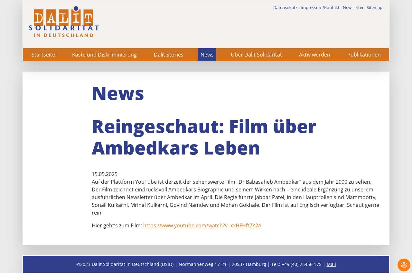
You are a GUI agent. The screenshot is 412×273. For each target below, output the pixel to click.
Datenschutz (285, 7)
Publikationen (364, 54)
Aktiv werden (314, 54)
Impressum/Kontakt (320, 7)
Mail (331, 264)
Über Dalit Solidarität (256, 54)
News (207, 54)
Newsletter (353, 7)
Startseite (43, 54)
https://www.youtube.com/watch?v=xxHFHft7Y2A (202, 225)
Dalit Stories (168, 54)
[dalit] (64, 21)
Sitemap (374, 7)
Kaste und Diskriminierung (104, 54)
